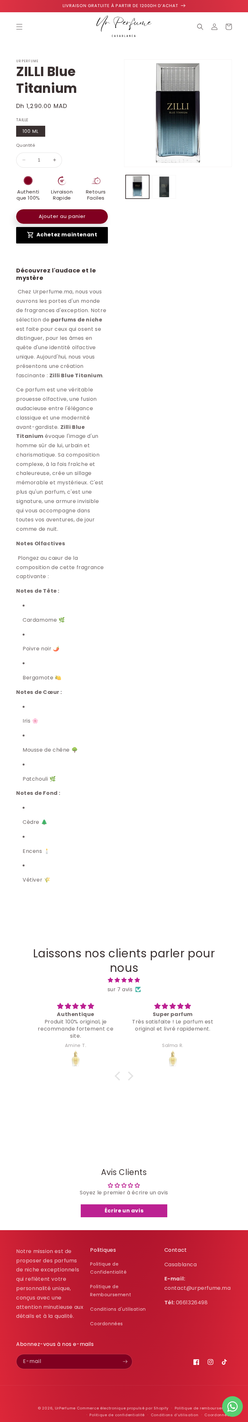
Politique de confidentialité (117, 1414)
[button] (19, 27)
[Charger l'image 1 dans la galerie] (137, 187)
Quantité (25, 145)
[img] (124, 980)
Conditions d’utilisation (175, 1414)
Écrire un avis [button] (124, 1210)
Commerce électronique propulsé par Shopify (123, 1408)
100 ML (31, 131)
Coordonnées (106, 1323)
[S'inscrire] (125, 1361)
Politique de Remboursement (110, 1290)
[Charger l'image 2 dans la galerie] (164, 187)
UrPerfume (65, 1408)
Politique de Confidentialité (108, 1268)
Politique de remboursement (203, 1408)
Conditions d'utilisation (118, 1309)
